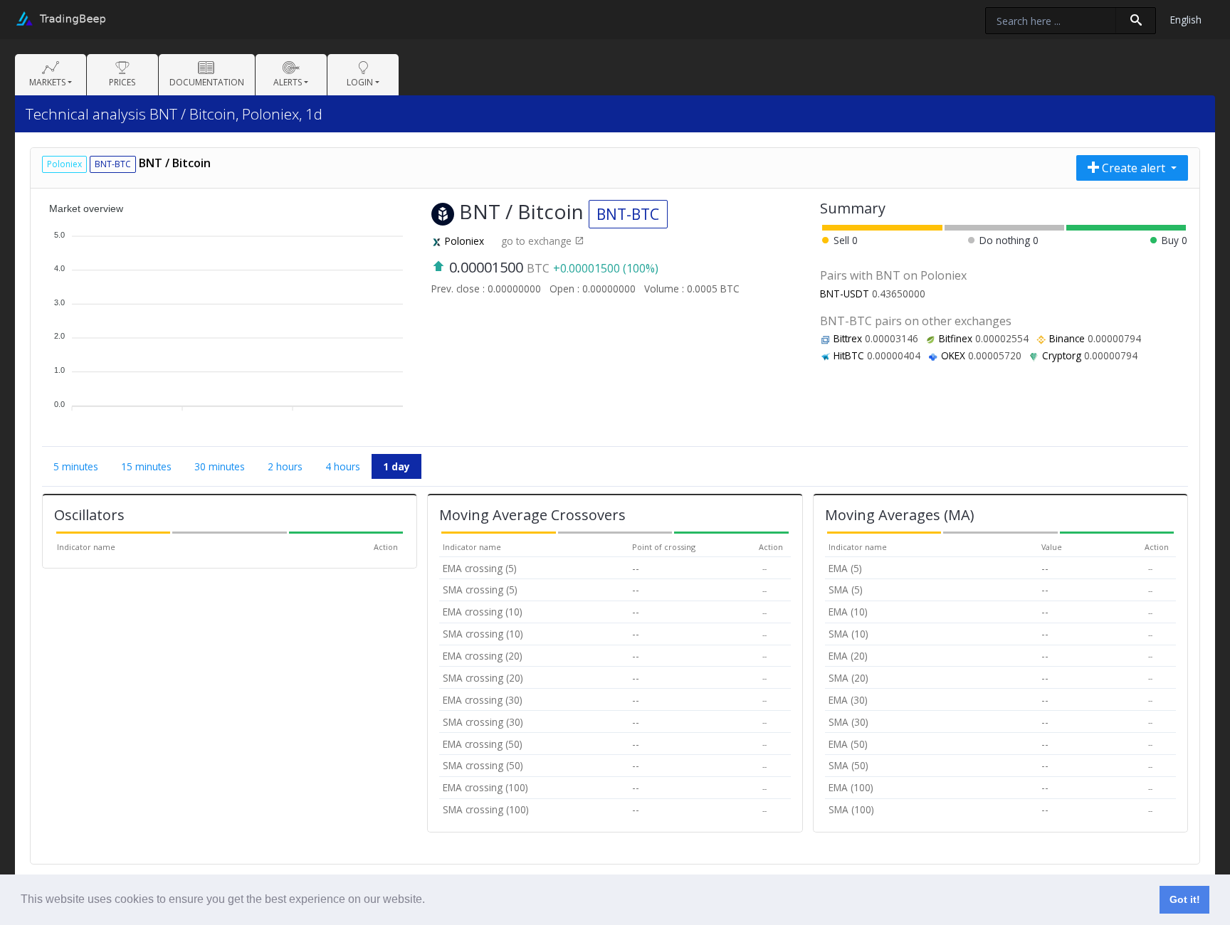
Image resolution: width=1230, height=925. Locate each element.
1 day (396, 466)
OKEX (953, 355)
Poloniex (464, 241)
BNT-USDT (844, 293)
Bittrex (848, 338)
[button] (430, 901)
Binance (1067, 338)
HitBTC (849, 355)
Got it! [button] (1184, 899)
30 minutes (219, 466)
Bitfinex (955, 338)
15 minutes (146, 466)
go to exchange (537, 241)
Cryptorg (1061, 355)
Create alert (1133, 168)
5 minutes (75, 466)
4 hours (342, 466)
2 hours (285, 466)
